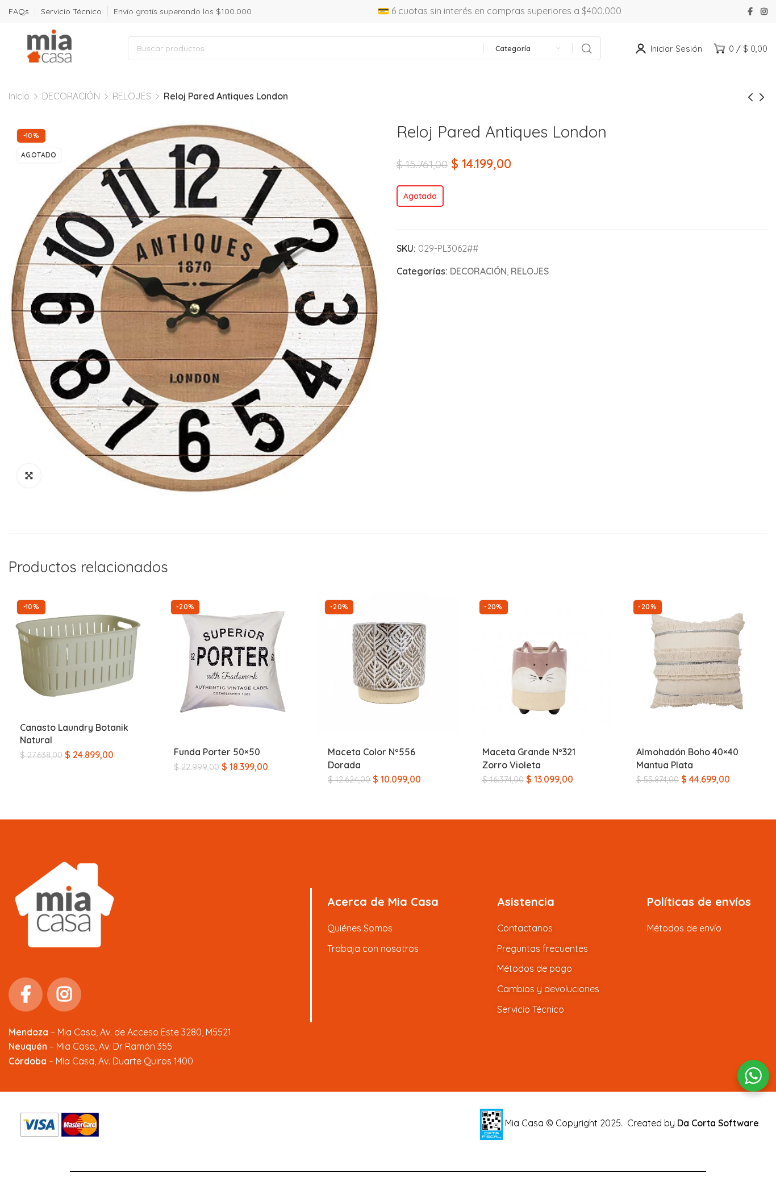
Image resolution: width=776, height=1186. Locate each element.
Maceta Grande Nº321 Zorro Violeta (528, 758)
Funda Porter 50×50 (217, 752)
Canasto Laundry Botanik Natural (74, 734)
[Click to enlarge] (29, 476)
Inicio (19, 96)
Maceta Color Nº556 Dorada (371, 758)
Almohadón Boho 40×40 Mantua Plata (687, 758)
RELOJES (131, 96)
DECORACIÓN (71, 96)
